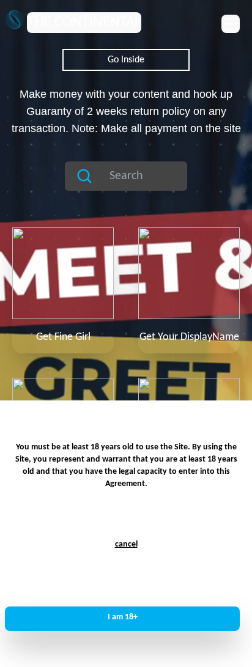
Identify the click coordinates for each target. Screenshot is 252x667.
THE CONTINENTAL (84, 22)
